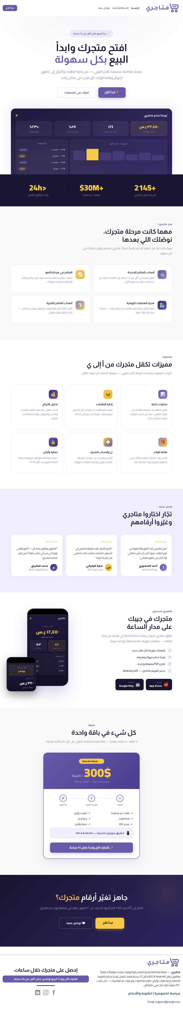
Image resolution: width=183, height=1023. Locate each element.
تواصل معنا (104, 8)
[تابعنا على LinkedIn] (37, 993)
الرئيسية (135, 8)
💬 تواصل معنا (75, 923)
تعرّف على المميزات (76, 92)
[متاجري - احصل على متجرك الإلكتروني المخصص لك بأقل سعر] (162, 8)
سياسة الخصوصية (167, 993)
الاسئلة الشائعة (120, 8)
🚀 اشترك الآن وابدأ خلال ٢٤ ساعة (92, 847)
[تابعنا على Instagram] (45, 993)
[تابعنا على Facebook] (53, 993)
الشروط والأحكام (140, 993)
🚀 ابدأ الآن (112, 92)
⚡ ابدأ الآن (110, 922)
